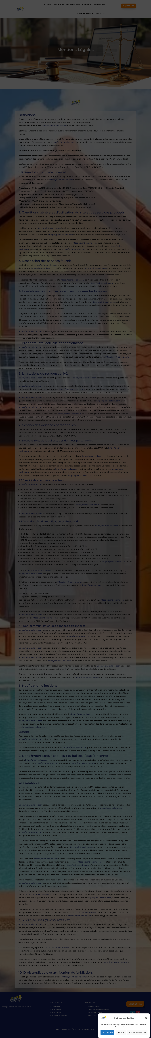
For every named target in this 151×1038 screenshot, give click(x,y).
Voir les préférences (137, 1032)
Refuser (120, 1032)
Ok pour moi (107, 1032)
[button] (146, 1018)
